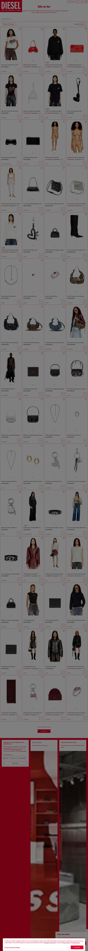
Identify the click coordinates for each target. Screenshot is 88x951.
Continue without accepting (12, 947)
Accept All (77, 947)
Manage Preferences (50, 942)
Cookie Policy (76, 942)
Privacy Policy (66, 942)
